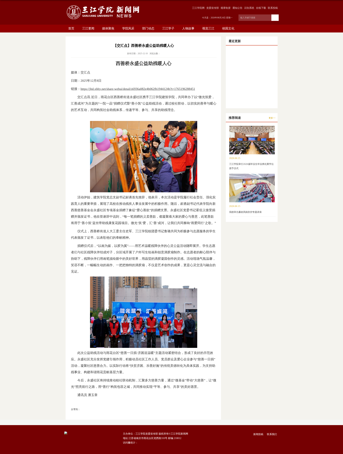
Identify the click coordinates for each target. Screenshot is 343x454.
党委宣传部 (212, 8)
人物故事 (188, 28)
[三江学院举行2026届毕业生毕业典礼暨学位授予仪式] (252, 129)
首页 (71, 28)
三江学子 (168, 28)
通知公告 (237, 8)
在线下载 (261, 8)
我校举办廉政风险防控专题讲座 (245, 212)
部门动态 (148, 28)
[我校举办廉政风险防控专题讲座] (252, 177)
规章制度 (226, 8)
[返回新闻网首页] (103, 5)
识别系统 (249, 8)
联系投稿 (273, 8)
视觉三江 (208, 28)
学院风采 (128, 28)
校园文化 (228, 28)
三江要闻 (88, 28)
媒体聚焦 (108, 28)
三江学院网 (198, 8)
